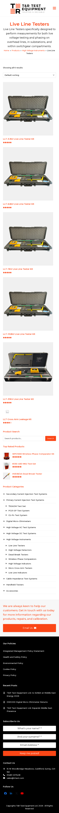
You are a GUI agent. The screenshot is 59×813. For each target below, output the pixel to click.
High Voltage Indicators (19, 563)
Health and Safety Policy (15, 657)
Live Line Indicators (17, 572)
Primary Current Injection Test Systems (25, 500)
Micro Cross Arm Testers (20, 568)
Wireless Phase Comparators (22, 559)
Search (50, 438)
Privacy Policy (9, 675)
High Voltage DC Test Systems (21, 533)
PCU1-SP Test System (19, 510)
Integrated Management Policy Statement (23, 651)
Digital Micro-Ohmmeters (18, 521)
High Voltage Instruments (18, 539)
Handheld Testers (15, 584)
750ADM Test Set (17, 506)
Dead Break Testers (18, 554)
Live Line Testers (16, 545)
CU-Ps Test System (17, 515)
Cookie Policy (9, 669)
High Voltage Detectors (20, 550)
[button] (54, 8)
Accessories (12, 591)
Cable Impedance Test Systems (21, 578)
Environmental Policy (13, 663)
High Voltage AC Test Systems (21, 527)
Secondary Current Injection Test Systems (26, 494)
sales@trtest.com (15, 778)
